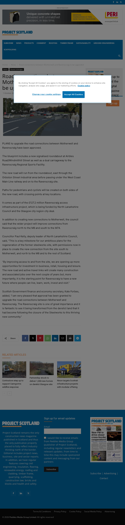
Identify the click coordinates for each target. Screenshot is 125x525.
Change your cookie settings (46, 94)
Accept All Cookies (73, 94)
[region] (62, 89)
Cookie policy (84, 86)
